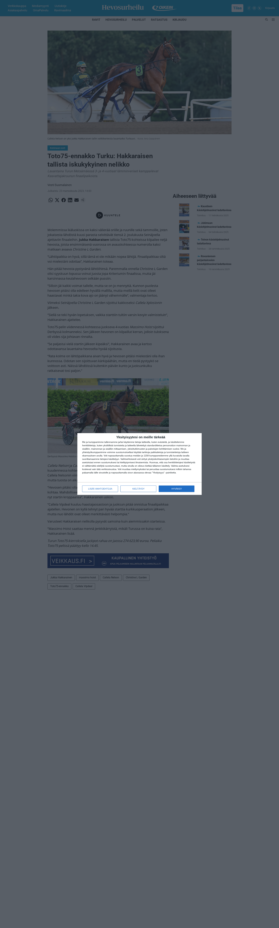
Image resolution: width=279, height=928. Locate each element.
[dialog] (139, 464)
